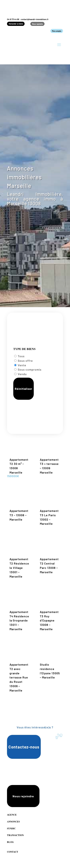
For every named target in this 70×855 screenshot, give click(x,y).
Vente (22, 365)
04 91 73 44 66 (13, 19)
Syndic (11, 828)
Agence (12, 814)
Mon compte (56, 31)
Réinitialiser (23, 388)
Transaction (15, 835)
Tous (21, 356)
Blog (10, 842)
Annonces (13, 821)
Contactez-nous (23, 746)
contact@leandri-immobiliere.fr (34, 19)
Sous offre (25, 360)
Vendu (22, 374)
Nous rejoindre (37, 24)
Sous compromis (29, 369)
